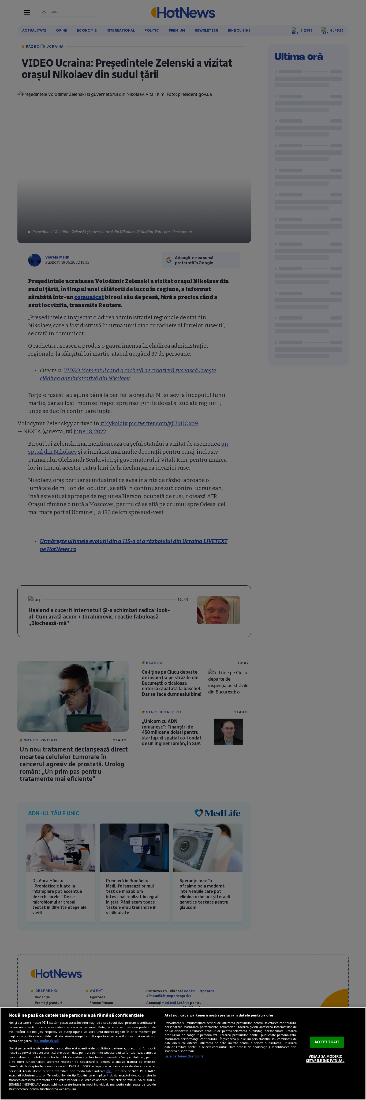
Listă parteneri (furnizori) (184, 1056)
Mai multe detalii (46, 1041)
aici (108, 1071)
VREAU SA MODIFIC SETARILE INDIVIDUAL (325, 1058)
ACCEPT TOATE (327, 1042)
